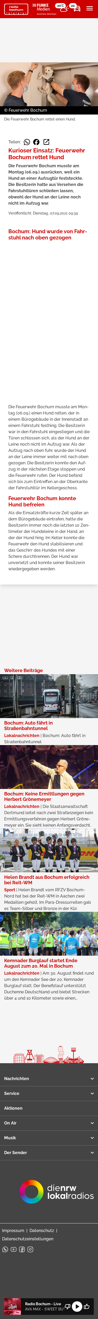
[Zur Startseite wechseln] (16, 9)
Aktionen (13, 1108)
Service (11, 1093)
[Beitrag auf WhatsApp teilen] (27, 142)
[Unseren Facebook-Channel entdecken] (22, 1249)
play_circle (77, 1306)
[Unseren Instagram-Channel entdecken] (30, 1249)
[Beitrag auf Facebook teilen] (36, 142)
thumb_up (86, 1306)
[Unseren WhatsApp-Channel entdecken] (5, 1249)
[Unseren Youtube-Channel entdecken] (13, 1249)
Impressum (13, 1230)
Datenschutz (42, 1230)
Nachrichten (16, 1078)
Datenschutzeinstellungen (27, 1238)
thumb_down (68, 1306)
